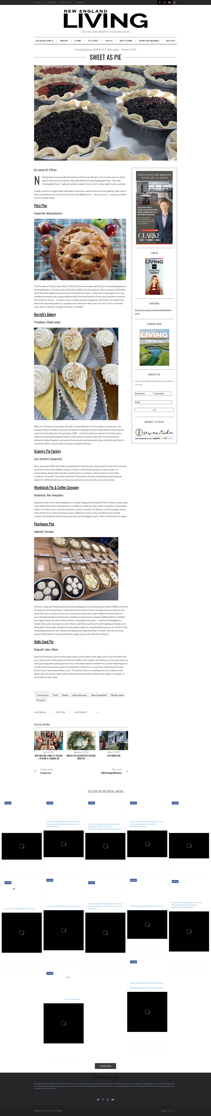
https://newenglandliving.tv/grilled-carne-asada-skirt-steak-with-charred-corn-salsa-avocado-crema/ (105, 906)
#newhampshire (178, 907)
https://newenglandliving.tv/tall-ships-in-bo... (147, 906)
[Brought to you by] (154, 433)
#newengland (66, 824)
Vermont (41, 700)
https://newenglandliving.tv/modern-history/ (147, 822)
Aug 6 (111, 866)
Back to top (167, 1111)
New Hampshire (99, 695)
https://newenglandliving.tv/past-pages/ (20, 909)
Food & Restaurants (84, 49)
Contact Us (39, 2)
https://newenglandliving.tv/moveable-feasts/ (146, 984)
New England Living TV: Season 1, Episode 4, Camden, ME (48, 757)
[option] (48, 745)
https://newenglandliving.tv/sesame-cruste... (63, 906)
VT (106, 49)
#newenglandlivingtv (96, 826)
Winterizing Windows (111, 771)
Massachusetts (79, 695)
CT (76, 49)
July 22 (195, 865)
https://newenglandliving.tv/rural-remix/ (187, 902)
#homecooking (104, 829)
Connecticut (43, 695)
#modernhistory (151, 824)
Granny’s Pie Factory (47, 451)
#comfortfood (93, 829)
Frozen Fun (46, 771)
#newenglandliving (53, 824)
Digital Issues (66, 2)
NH (100, 49)
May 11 (28, 960)
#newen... (160, 988)
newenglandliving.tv (17, 866)
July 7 (153, 946)
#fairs (48, 826)
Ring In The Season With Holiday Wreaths (81, 757)
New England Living (17, 863)
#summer (75, 824)
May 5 (111, 960)
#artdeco (143, 826)
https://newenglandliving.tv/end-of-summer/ (63, 822)
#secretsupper (150, 988)
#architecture (191, 905)
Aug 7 (69, 864)
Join (154, 410)
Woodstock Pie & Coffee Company (56, 487)
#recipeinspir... (116, 829)
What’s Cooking (113, 49)
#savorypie (108, 826)
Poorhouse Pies (44, 523)
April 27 (153, 1039)
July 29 (153, 864)
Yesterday (29, 866)
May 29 (195, 958)
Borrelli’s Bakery (45, 314)
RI (103, 49)
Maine (65, 695)
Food (55, 695)
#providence (135, 826)
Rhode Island (117, 695)
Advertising (52, 2)
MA (94, 49)
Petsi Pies (40, 205)
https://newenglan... (72, 999)
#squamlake (188, 907)
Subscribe (80, 2)
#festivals (54, 826)
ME (97, 49)
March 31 (71, 1050)
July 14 (70, 957)
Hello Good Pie (43, 641)
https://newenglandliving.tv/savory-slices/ (104, 824)
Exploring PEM (113, 755)
